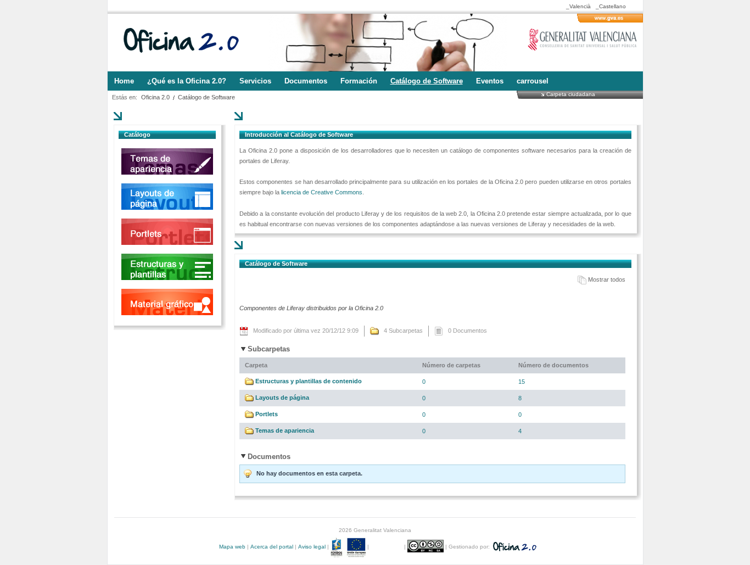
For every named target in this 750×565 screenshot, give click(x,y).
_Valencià (578, 6)
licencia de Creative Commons (321, 192)
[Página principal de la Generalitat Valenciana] (610, 20)
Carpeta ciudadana (570, 94)
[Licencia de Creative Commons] (426, 547)
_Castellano (611, 6)
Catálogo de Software (206, 97)
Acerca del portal (271, 547)
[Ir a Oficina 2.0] (187, 42)
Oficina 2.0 (155, 97)
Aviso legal (312, 547)
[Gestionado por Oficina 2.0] (513, 547)
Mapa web (232, 547)
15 (521, 381)
